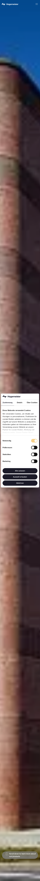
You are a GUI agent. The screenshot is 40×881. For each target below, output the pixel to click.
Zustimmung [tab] (7, 402)
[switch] (34, 447)
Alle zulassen (20, 471)
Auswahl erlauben (20, 477)
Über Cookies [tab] (32, 402)
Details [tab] (19, 402)
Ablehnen (20, 483)
